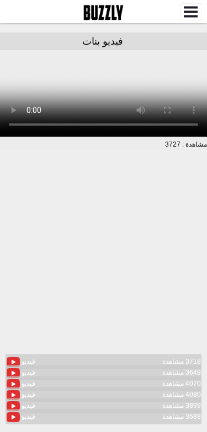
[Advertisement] (103, 258)
